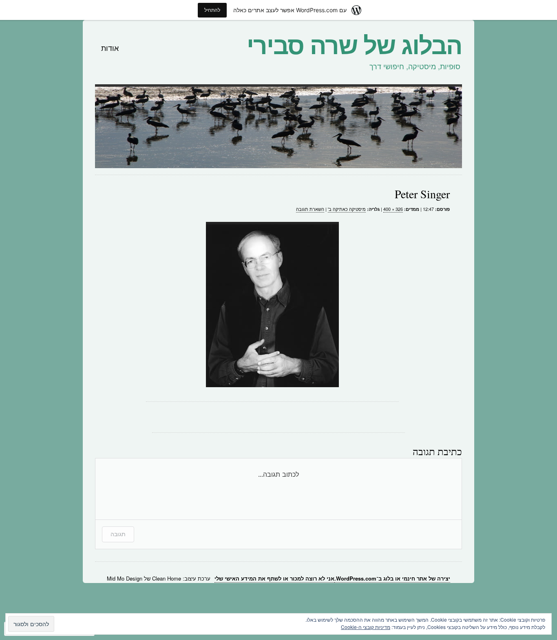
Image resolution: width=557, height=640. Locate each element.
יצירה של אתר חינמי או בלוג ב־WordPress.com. (392, 578)
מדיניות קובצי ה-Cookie (365, 626)
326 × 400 (393, 209)
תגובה (118, 533)
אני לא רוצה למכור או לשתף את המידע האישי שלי (274, 578)
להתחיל (212, 10)
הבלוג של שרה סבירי (354, 43)
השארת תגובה (310, 209)
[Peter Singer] (272, 304)
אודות (110, 47)
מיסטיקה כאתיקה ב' (347, 209)
